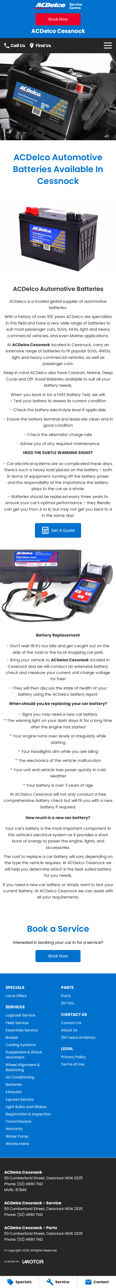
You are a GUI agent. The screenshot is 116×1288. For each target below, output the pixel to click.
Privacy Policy (73, 1057)
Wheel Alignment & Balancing (23, 1067)
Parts (66, 995)
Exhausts (14, 1092)
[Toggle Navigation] (108, 45)
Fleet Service (17, 1022)
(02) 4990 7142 (30, 1184)
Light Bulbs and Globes (26, 1106)
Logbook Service (20, 1015)
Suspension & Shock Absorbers (24, 1055)
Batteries (14, 1084)
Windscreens (17, 1143)
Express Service (20, 1099)
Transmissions (19, 1121)
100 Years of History (78, 1037)
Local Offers (16, 995)
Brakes (12, 1037)
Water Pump (17, 1136)
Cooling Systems (21, 1044)
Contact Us (71, 1022)
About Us (69, 1030)
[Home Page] (58, 6)
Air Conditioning (20, 1077)
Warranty (14, 1128)
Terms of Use (72, 1064)
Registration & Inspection (28, 1114)
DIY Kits (67, 1003)
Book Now (58, 19)
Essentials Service (22, 1030)
